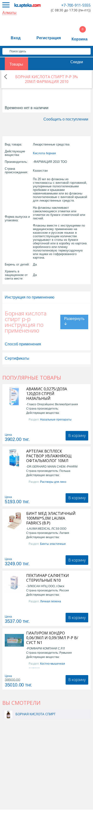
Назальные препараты (56, 419)
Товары (16, 64)
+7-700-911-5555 (76, 5)
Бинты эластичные (53, 544)
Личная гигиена (50, 601)
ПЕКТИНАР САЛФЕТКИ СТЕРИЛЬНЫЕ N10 (47, 578)
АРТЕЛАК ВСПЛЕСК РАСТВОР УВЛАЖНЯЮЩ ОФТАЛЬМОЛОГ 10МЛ (49, 456)
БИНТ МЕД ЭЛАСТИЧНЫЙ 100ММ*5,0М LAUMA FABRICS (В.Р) (51, 518)
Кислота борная (44, 153)
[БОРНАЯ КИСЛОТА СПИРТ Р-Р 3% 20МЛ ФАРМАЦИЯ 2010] (8, 714)
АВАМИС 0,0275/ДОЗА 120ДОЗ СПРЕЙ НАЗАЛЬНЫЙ (46, 394)
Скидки (76, 62)
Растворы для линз (53, 481)
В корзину (77, 435)
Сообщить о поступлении (65, 119)
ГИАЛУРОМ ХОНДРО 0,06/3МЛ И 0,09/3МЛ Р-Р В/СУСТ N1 (52, 638)
